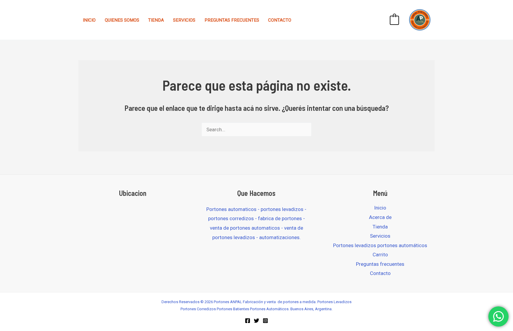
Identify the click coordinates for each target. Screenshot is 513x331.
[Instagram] (265, 320)
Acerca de (380, 217)
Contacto (279, 20)
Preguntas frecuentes (232, 20)
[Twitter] (256, 320)
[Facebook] (247, 320)
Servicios (184, 20)
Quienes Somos (122, 20)
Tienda (156, 20)
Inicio (89, 20)
